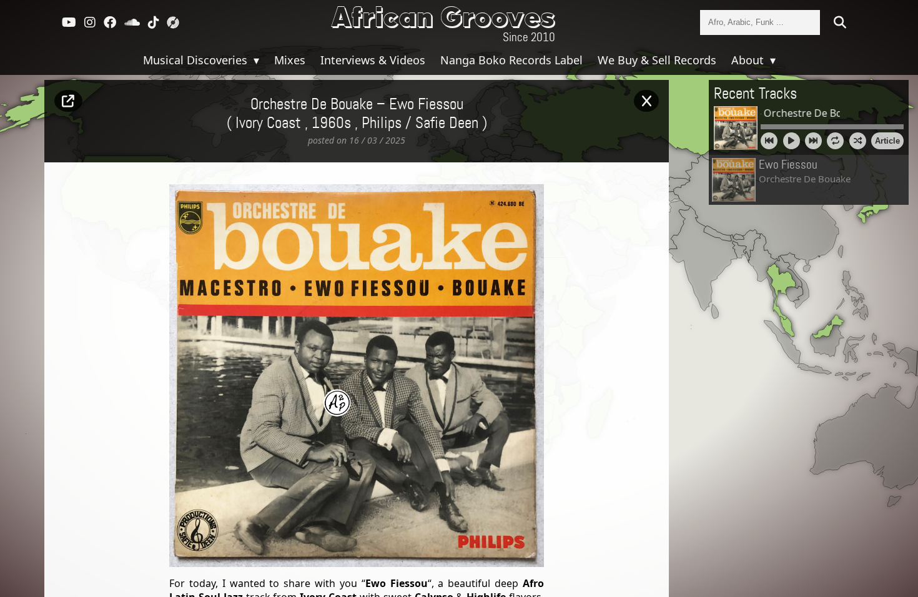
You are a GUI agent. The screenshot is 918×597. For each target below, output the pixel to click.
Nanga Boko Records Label (511, 59)
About (749, 59)
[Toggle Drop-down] (254, 60)
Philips (382, 123)
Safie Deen (446, 123)
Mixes (289, 59)
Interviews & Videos (372, 59)
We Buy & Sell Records (657, 59)
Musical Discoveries (196, 59)
